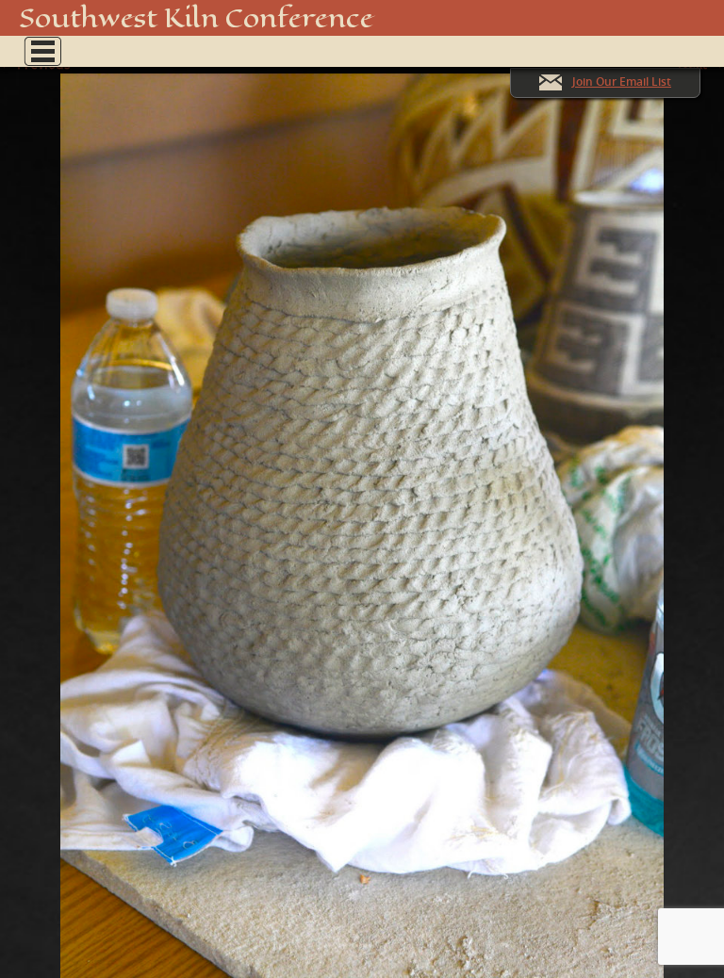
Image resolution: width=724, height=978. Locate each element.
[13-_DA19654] (362, 516)
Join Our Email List (621, 81)
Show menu (42, 51)
